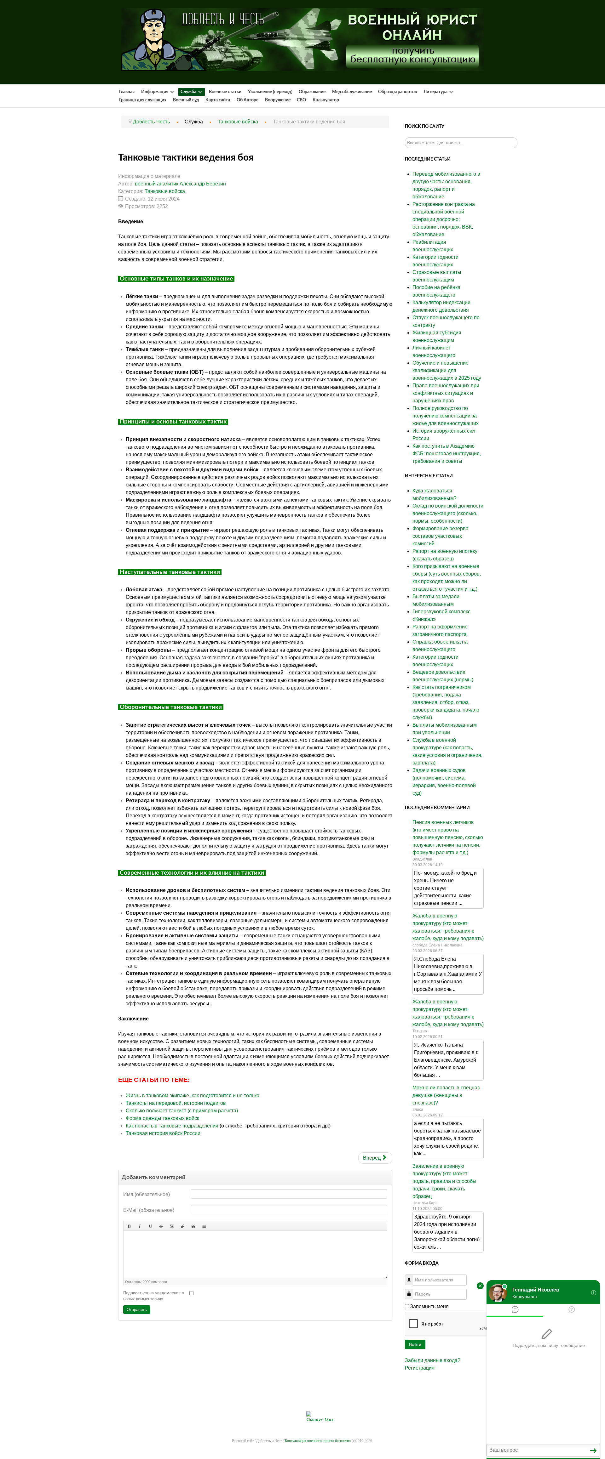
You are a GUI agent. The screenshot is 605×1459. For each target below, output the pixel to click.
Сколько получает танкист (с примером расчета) (182, 1110)
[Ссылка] (182, 1225)
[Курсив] (139, 1225)
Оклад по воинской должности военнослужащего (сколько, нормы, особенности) (447, 513)
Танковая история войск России (164, 1133)
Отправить (137, 1309)
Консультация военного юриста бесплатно (318, 1441)
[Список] (204, 1225)
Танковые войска (165, 191)
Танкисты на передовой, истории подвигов (176, 1103)
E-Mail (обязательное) (148, 1210)
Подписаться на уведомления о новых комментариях (153, 1296)
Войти (415, 1344)
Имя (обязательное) (146, 1194)
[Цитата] (193, 1225)
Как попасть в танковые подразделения (173, 1125)
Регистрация (420, 1368)
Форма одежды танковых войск (162, 1118)
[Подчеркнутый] (150, 1225)
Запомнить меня (429, 1306)
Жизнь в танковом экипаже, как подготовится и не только (192, 1095)
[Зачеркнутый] (161, 1225)
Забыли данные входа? (432, 1360)
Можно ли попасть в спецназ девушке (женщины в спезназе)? (446, 1095)
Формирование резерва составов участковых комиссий (440, 536)
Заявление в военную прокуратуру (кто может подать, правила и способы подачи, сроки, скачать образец (444, 1181)
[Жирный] (129, 1225)
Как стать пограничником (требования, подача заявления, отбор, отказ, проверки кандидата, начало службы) (445, 702)
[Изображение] (171, 1225)
